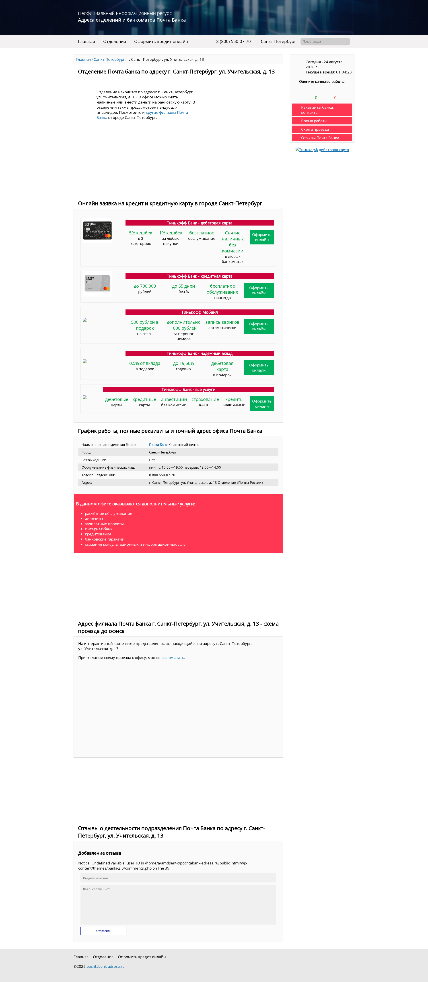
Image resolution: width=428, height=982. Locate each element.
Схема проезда (315, 129)
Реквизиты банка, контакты (317, 110)
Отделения (114, 41)
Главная (86, 41)
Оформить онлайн (262, 237)
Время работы (314, 120)
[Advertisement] (178, 164)
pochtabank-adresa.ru (105, 966)
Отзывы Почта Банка (320, 137)
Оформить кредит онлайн (161, 41)
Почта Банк (158, 444)
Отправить (103, 931)
